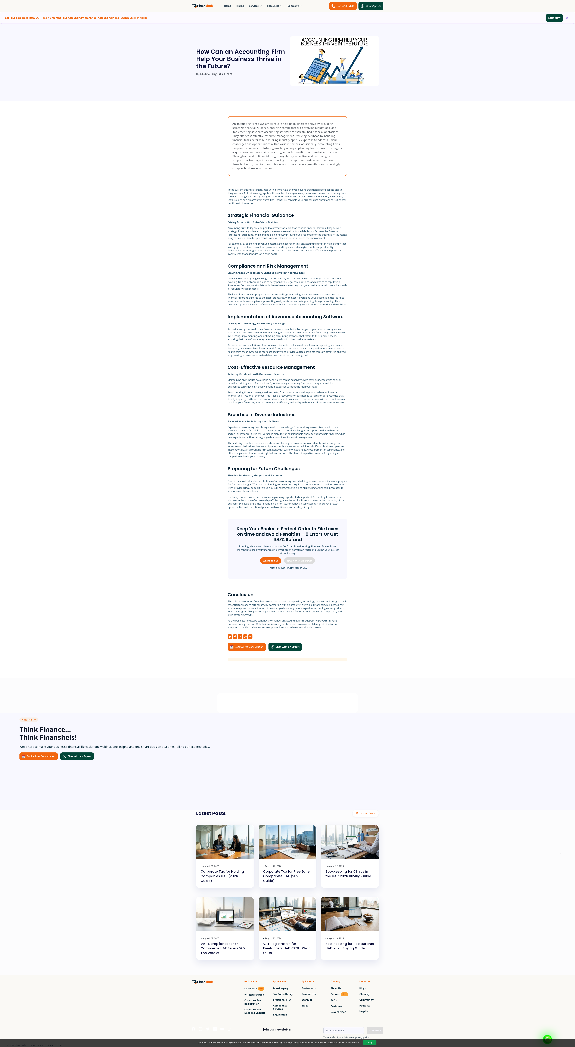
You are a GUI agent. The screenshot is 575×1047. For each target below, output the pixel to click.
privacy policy (362, 1037)
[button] (256, 5)
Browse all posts (365, 813)
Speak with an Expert (299, 560)
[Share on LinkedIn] (240, 636)
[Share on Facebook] (235, 636)
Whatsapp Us (271, 560)
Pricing (240, 5)
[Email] (250, 636)
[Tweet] (230, 636)
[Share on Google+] (245, 636)
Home (227, 5)
